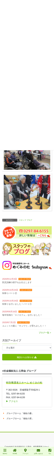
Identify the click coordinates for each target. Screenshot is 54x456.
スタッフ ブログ (25, 220)
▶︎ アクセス (12, 401)
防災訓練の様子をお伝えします (17, 282)
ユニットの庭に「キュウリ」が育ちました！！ (24, 326)
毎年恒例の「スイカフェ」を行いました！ (22, 315)
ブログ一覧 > (45, 332)
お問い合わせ (38, 453)
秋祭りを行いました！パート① (17, 304)
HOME (15, 453)
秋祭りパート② (9, 293)
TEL (49, 453)
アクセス (25, 453)
